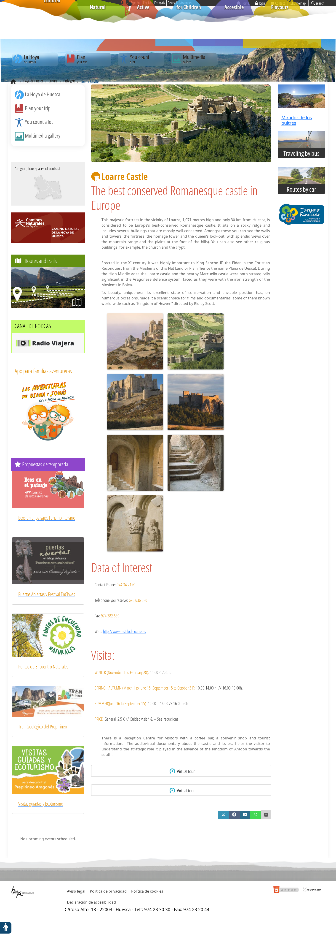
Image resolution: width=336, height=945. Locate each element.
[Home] (13, 81)
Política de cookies (147, 891)
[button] (223, 815)
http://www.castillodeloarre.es (124, 631)
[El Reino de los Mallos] (41, 183)
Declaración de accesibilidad (91, 902)
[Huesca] (49, 190)
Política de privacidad (108, 891)
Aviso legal (76, 891)
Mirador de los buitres (296, 120)
